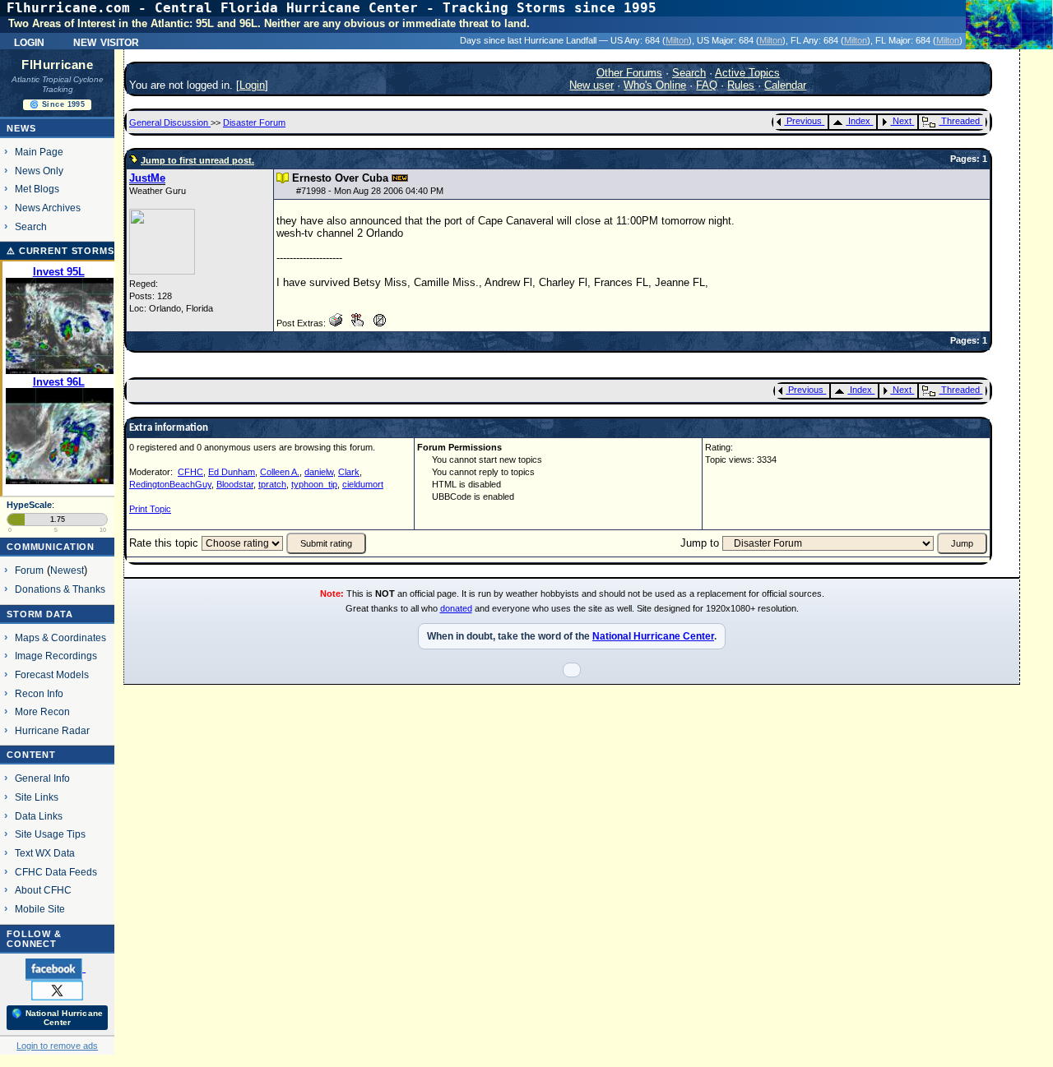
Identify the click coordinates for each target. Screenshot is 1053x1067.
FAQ (706, 85)
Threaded (960, 121)
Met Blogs (37, 188)
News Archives (48, 207)
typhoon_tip (314, 484)
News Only (39, 170)
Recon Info (39, 693)
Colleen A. (279, 472)
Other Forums (629, 73)
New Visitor (106, 41)
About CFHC (43, 890)
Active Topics (747, 73)
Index (859, 121)
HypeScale (29, 505)
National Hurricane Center (653, 636)
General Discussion (170, 122)
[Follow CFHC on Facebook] (56, 968)
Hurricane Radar (52, 730)
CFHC (190, 472)
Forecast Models (52, 674)
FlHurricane (57, 65)
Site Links (36, 797)
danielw (318, 472)
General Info (42, 778)
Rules (740, 85)
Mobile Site (40, 908)
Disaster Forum (254, 122)
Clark (349, 472)
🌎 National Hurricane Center (57, 1018)
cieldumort (362, 484)
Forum (29, 570)
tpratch (272, 484)
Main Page (39, 151)
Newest (67, 570)
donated (456, 608)
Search (31, 226)
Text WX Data (45, 853)
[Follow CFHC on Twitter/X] (57, 989)
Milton (677, 40)
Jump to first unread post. (197, 160)
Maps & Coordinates (60, 637)
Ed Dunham (231, 472)
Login (29, 41)
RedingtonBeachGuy (170, 484)
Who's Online (655, 85)
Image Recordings (56, 655)
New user (591, 85)
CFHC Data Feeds (56, 871)
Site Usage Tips (50, 834)
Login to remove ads (57, 1046)
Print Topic (150, 509)
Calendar (785, 85)
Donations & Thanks (60, 589)
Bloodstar (234, 484)
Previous (804, 121)
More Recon (42, 711)
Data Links (39, 816)
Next (902, 121)
